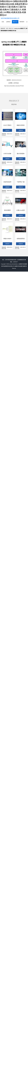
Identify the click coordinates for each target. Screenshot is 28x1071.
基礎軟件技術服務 (23, 264)
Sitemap (14, 268)
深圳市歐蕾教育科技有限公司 (10, 18)
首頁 (3, 21)
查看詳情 (7, 130)
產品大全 (15, 21)
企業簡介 (8, 21)
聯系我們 (22, 21)
